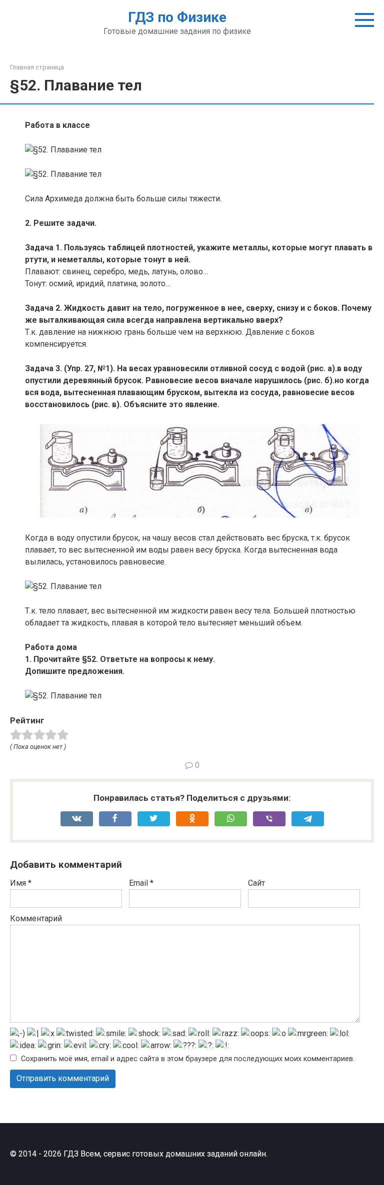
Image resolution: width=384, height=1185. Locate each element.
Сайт (256, 883)
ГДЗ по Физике (177, 17)
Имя (21, 883)
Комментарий (36, 918)
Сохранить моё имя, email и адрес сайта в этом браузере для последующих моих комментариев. (187, 1059)
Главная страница (37, 67)
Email (141, 883)
